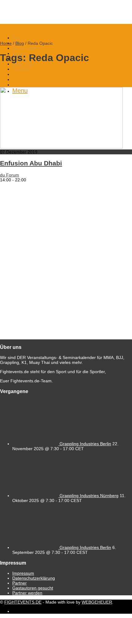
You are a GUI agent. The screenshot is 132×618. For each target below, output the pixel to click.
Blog (19, 43)
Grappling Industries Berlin (85, 443)
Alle (16, 37)
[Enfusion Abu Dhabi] (61, 147)
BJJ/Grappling (26, 48)
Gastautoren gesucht (32, 587)
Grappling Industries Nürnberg (89, 495)
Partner (19, 583)
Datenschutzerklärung (33, 578)
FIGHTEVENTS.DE (22, 602)
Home (6, 43)
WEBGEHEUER (97, 602)
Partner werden (27, 592)
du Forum (9, 174)
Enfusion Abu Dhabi (31, 163)
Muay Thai (22, 63)
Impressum (23, 573)
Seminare (22, 68)
